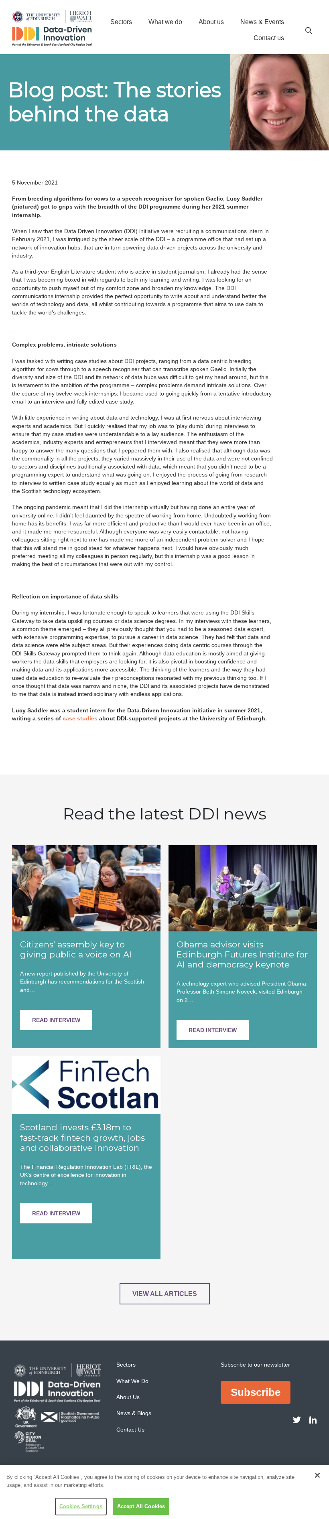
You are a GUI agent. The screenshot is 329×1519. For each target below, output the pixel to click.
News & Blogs (133, 1413)
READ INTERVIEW (56, 1020)
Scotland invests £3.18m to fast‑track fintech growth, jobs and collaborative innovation (82, 1137)
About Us (128, 1397)
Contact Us (130, 1429)
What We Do (132, 1381)
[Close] (317, 1475)
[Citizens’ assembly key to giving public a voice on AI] (86, 887)
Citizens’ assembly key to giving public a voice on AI (76, 949)
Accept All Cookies (141, 1506)
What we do (165, 21)
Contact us (269, 37)
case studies (80, 718)
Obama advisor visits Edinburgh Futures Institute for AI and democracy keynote (242, 954)
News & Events (262, 21)
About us (211, 21)
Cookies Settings (80, 1506)
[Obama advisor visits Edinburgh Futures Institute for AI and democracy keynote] (243, 887)
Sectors (121, 21)
